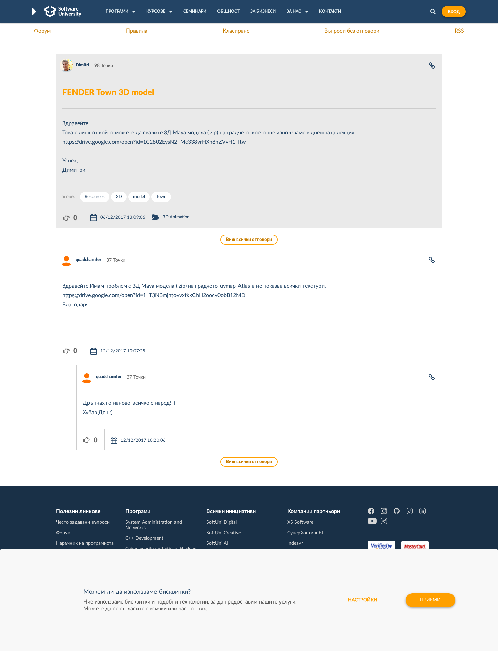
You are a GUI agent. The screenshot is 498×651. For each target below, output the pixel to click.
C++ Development (144, 538)
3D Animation (176, 217)
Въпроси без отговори (351, 31)
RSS (459, 31)
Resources (95, 197)
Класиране (236, 31)
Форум (42, 31)
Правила (136, 31)
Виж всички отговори (249, 239)
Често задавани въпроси (83, 522)
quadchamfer (88, 259)
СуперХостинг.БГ (306, 533)
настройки (362, 600)
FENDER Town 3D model (108, 93)
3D (119, 197)
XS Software (300, 522)
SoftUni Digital (221, 522)
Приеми (430, 600)
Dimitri (82, 65)
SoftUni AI (217, 543)
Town (161, 197)
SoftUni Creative (223, 533)
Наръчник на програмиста (85, 543)
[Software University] (62, 11)
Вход (454, 11)
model (139, 197)
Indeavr (295, 543)
